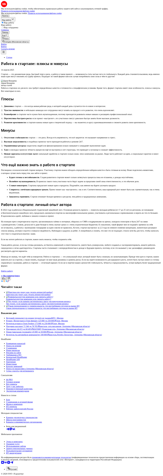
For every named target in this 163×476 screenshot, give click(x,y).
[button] (4, 44)
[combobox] (12, 468)
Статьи (9, 57)
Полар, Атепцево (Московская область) (65, 332)
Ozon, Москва (62, 321)
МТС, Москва (57, 318)
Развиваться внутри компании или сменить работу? (28, 299)
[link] (5, 38)
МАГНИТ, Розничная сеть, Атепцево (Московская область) (58, 329)
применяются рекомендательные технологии (51, 457)
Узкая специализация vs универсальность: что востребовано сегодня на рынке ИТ (42, 308)
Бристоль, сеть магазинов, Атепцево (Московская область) (64, 326)
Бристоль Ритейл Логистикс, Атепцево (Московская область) (75, 335)
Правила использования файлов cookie (45, 13)
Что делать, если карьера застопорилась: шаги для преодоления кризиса (37, 304)
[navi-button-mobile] (3, 52)
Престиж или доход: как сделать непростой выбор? (28, 294)
